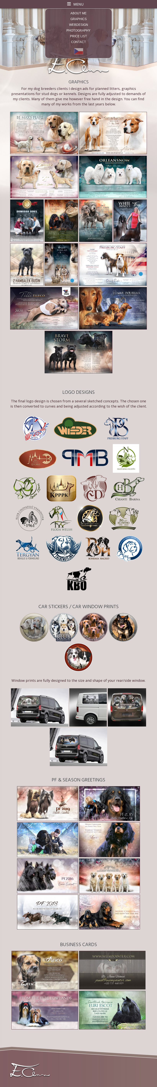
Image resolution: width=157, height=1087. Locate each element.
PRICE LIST (78, 36)
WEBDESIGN (78, 24)
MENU (78, 4)
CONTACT (78, 42)
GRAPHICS (78, 19)
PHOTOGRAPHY (78, 30)
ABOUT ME (78, 13)
